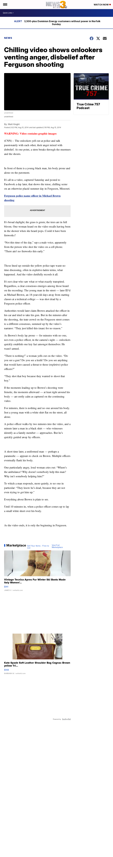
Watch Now (101, 4)
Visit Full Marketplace (57, 546)
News (8, 37)
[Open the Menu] (5, 4)
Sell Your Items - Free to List (38, 547)
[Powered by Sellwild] (66, 719)
